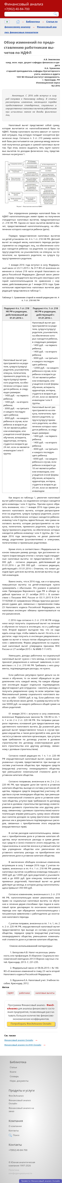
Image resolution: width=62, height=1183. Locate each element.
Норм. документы (19, 1080)
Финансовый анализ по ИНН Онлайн (22, 1044)
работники (24, 993)
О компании (15, 1126)
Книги (13, 1071)
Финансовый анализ (23, 4)
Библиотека (33, 21)
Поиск (16, 1135)
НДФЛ (11, 993)
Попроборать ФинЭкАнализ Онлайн (31, 1023)
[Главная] (18, 21)
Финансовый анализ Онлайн (18, 1040)
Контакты (14, 1130)
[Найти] (55, 14)
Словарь (14, 1076)
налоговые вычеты (45, 993)
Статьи (13, 1067)
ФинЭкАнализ (16, 1095)
